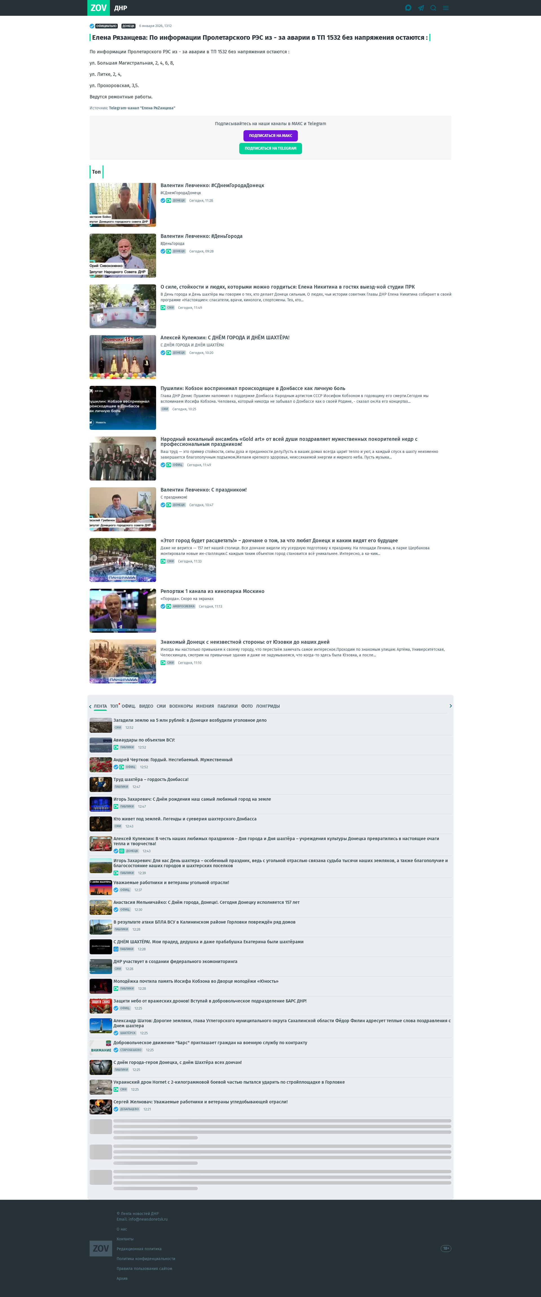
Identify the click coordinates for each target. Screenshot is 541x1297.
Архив (122, 1278)
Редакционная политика (139, 1249)
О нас (122, 1229)
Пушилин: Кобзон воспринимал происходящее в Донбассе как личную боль (253, 388)
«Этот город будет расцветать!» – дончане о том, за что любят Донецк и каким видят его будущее (279, 540)
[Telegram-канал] (421, 8)
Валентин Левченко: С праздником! (204, 490)
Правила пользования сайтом (144, 1268)
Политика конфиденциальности (146, 1258)
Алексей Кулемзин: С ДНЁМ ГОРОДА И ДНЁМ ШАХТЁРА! (225, 338)
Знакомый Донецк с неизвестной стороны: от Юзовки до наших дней (245, 642)
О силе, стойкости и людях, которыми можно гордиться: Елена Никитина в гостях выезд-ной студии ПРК (288, 287)
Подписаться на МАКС (270, 135)
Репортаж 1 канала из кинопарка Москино (213, 591)
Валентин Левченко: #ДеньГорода (202, 236)
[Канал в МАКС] (408, 8)
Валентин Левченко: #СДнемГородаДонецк (212, 185)
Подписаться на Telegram (270, 148)
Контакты (125, 1239)
